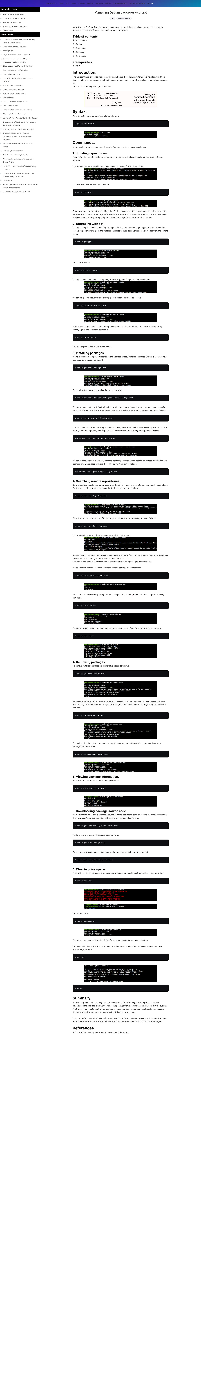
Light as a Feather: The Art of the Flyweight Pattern (20, 118)
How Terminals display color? (12, 85)
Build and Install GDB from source (14, 93)
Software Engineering (124, 18)
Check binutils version (10, 106)
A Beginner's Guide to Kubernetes (14, 114)
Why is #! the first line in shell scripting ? (16, 55)
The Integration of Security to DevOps (16, 155)
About (74, 3)
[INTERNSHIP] (8, 30)
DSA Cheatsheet (51, 3)
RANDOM (90, 3)
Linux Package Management (12, 74)
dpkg (78, 66)
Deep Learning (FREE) (120, 3)
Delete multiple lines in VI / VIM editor (15, 70)
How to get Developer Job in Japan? (15, 26)
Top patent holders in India (12, 22)
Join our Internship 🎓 (137, 3)
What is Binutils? (8, 98)
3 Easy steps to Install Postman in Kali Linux (17, 66)
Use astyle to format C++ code (13, 89)
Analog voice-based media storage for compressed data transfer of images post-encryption (17, 136)
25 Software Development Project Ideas (16, 192)
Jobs (67, 3)
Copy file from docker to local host (14, 46)
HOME (61, 3)
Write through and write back (13, 151)
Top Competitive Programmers (13, 14)
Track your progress (103, 3)
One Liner (82, 3)
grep (135, 594)
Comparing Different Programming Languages (18, 129)
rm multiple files (8, 51)
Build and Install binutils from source (15, 102)
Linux (112, 18)
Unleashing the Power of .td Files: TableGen (17, 110)
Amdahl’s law (7, 180)
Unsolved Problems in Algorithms (14, 18)
